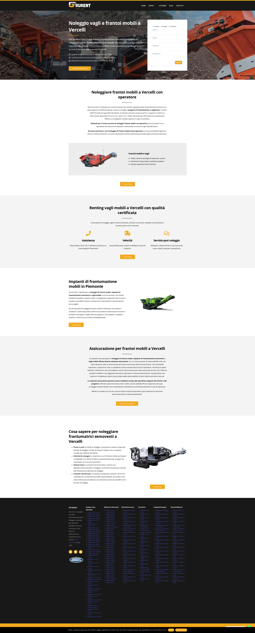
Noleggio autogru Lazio (93, 527)
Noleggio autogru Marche (93, 533)
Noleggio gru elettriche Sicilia (94, 599)
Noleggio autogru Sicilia (93, 542)
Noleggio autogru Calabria (94, 516)
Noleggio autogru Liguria (93, 529)
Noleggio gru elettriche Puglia (94, 594)
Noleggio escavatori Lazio (146, 532)
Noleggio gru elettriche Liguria (95, 579)
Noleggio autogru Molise (93, 535)
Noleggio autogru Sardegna (94, 540)
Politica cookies (181, 630)
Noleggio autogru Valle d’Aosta (95, 551)
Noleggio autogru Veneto (93, 553)
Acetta (171, 630)
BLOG (171, 6)
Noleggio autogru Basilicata (94, 514)
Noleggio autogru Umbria (93, 550)
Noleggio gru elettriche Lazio (94, 577)
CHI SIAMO (162, 6)
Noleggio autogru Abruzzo (94, 513)
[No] (253, 630)
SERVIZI (151, 6)
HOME (143, 6)
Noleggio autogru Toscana (93, 544)
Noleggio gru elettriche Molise (94, 588)
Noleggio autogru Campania (94, 518)
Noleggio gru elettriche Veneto (95, 616)
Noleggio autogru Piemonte (94, 537)
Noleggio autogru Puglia (93, 538)
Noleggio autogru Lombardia (94, 531)
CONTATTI (179, 6)
